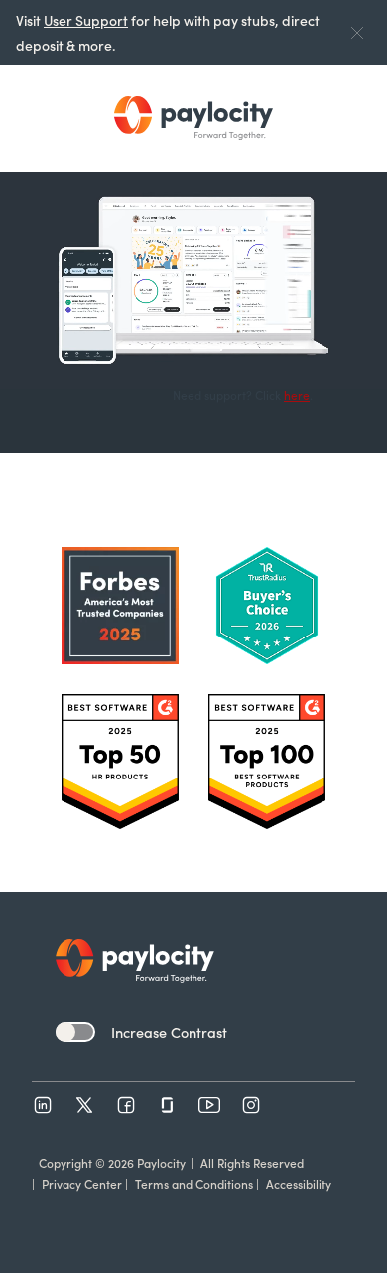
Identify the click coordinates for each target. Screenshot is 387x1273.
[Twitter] (84, 1105)
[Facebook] (126, 1105)
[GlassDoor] (168, 1105)
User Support (86, 20)
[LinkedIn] (43, 1105)
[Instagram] (251, 1105)
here (297, 394)
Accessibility (298, 1183)
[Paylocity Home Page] (193, 118)
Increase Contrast (169, 1032)
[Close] (357, 32)
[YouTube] (209, 1105)
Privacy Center (82, 1183)
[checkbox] (75, 1032)
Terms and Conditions (194, 1183)
